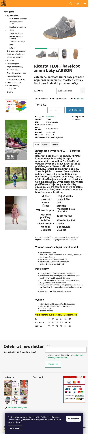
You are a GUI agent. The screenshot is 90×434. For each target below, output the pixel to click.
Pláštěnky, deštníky (15, 57)
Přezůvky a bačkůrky (17, 27)
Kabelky (12, 89)
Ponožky (10, 60)
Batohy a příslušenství (16, 54)
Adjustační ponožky (15, 67)
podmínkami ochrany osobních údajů (66, 356)
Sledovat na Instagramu (17, 407)
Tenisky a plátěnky (17, 41)
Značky (10, 92)
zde (19, 422)
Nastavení (15, 428)
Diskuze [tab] (45, 145)
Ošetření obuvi (13, 70)
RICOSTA (80, 98)
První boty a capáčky (18, 19)
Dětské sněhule (16, 33)
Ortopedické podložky (16, 79)
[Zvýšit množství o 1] (61, 110)
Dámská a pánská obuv (16, 51)
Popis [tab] (37, 145)
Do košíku (76, 110)
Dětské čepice (13, 63)
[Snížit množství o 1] (50, 110)
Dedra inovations (14, 82)
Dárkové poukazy (14, 76)
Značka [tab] (55, 145)
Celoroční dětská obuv (16, 23)
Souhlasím (73, 418)
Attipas (12, 48)
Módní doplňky (13, 85)
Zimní (11, 30)
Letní (11, 45)
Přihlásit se (53, 364)
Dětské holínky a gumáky (16, 37)
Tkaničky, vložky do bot (16, 73)
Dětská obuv (12, 15)
